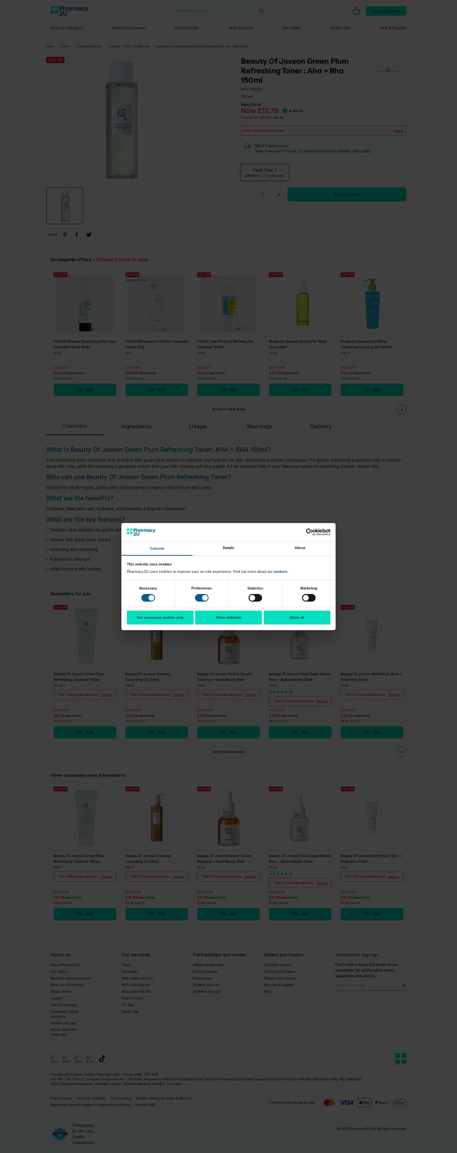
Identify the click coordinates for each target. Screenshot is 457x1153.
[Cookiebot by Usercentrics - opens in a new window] (309, 532)
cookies (281, 571)
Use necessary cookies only (160, 617)
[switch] (202, 598)
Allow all (297, 617)
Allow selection (229, 617)
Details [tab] (228, 548)
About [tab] (300, 548)
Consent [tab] (157, 548)
